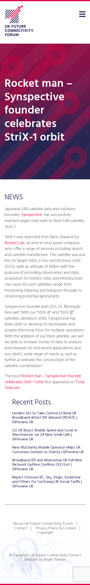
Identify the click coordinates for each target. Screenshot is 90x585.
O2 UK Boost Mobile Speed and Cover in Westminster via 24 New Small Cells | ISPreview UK (44, 435)
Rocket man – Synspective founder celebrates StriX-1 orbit (43, 379)
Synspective (31, 214)
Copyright (45, 533)
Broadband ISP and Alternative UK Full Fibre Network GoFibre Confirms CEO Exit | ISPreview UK (47, 464)
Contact (20, 528)
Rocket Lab (14, 243)
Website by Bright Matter (45, 560)
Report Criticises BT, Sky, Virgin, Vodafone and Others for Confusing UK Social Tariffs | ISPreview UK (47, 482)
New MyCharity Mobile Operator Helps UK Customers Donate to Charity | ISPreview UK (48, 449)
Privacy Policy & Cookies (56, 528)
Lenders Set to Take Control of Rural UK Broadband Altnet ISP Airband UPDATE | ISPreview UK (44, 417)
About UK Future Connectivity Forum (43, 524)
